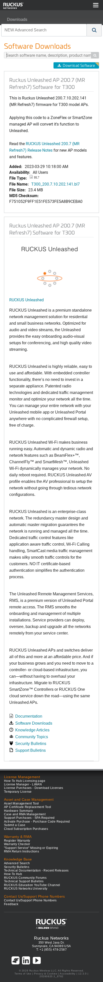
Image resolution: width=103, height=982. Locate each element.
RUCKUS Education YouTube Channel (32, 885)
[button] (94, 30)
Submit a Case (14, 825)
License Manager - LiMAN (23, 784)
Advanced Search (17, 863)
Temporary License (18, 791)
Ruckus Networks (51, 938)
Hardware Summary (18, 811)
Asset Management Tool (21, 803)
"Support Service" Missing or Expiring (31, 848)
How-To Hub (13, 874)
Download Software (79, 65)
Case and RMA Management (25, 814)
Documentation (28, 716)
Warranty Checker (17, 844)
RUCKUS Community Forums (25, 878)
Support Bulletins (30, 750)
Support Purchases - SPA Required (29, 818)
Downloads (17, 19)
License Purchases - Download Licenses (33, 788)
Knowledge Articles (32, 730)
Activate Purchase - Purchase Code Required (37, 821)
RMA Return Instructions (21, 851)
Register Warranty (17, 840)
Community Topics (31, 737)
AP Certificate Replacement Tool (27, 807)
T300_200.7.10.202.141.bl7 (55, 184)
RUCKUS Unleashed (26, 299)
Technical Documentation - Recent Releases (36, 870)
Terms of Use (22, 973)
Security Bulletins (30, 743)
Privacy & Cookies (45, 973)
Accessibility (68, 973)
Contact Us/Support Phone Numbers (30, 900)
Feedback (11, 904)
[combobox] (44, 30)
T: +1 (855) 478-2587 (51, 949)
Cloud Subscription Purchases (26, 829)
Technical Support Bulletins (24, 881)
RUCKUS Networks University (25, 888)
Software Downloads (33, 723)
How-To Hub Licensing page (24, 781)
